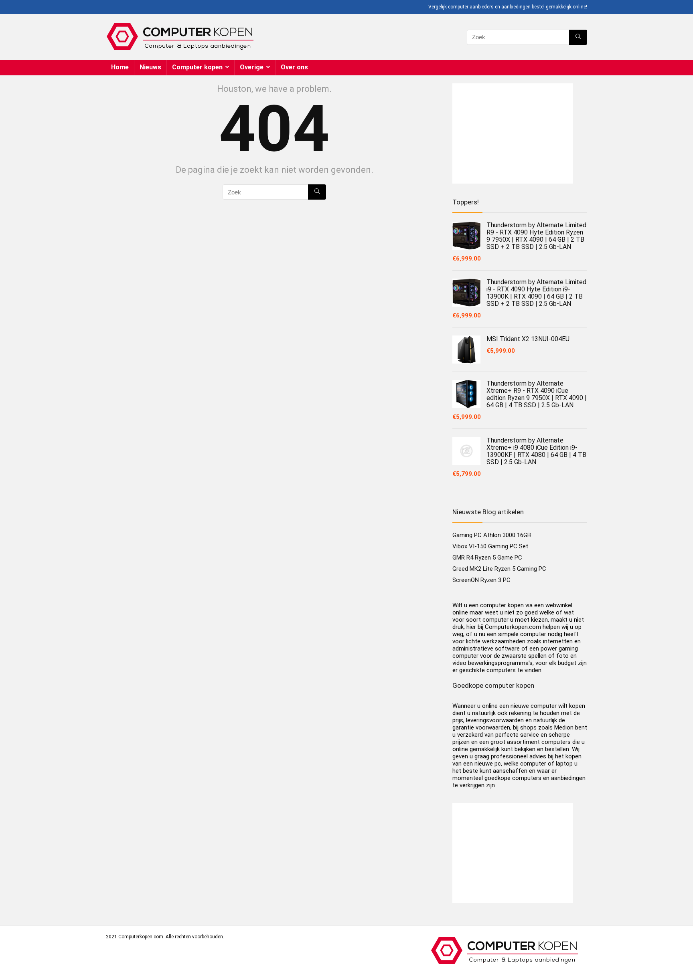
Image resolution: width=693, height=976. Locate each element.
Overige (251, 67)
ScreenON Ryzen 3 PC (481, 580)
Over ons (294, 67)
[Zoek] (578, 37)
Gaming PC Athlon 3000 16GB (491, 535)
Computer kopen (197, 67)
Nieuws (150, 67)
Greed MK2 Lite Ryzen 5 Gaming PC (499, 568)
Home (120, 67)
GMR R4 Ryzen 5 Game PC (487, 557)
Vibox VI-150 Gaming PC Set (490, 546)
